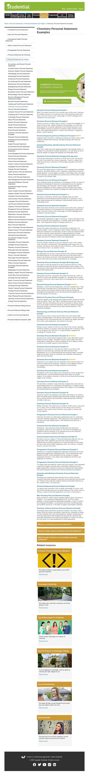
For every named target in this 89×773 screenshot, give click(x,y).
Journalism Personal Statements (18, 196)
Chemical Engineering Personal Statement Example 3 (56, 136)
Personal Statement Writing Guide (19, 310)
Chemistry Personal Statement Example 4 (52, 180)
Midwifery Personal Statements (18, 222)
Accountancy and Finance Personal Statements (19, 65)
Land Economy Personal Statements (19, 199)
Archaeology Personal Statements (19, 76)
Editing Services (71, 16)
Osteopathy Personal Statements (18, 242)
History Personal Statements (17, 174)
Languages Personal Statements (18, 201)
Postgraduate (53, 15)
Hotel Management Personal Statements (21, 179)
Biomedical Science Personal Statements (21, 92)
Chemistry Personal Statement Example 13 (52, 336)
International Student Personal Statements (16, 40)
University (36, 15)
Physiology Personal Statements (18, 258)
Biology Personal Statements (17, 89)
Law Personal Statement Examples (19, 204)
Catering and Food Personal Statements (20, 104)
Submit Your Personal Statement (18, 315)
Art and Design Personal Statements (19, 81)
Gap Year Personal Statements (18, 34)
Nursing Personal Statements (17, 235)
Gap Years (29, 16)
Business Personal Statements (18, 101)
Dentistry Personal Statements (17, 122)
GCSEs (7, 15)
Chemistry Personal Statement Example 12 (52, 324)
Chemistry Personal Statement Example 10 (52, 240)
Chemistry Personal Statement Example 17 (52, 381)
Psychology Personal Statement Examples (18, 266)
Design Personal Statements (17, 125)
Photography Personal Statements (19, 252)
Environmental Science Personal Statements (18, 150)
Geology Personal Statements (17, 169)
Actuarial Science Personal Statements (20, 68)
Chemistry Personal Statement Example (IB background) (57, 262)
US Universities (62, 16)
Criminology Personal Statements (18, 117)
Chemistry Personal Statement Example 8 (52, 216)
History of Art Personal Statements (19, 177)
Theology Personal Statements (18, 291)
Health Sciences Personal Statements (20, 172)
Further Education (21, 16)
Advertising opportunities (42, 757)
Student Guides (72, 9)
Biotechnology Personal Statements (19, 94)
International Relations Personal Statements (18, 183)
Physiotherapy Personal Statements (19, 260)
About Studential (57, 757)
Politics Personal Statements (17, 263)
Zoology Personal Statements (17, 301)
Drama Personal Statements (17, 130)
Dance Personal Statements (17, 120)
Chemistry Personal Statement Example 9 (52, 226)
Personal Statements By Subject (35, 23)
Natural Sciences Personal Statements (20, 230)
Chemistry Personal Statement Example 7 (52, 205)
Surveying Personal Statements (18, 285)
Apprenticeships (14, 16)
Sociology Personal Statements (18, 278)
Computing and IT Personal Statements (20, 114)
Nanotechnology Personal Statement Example (54, 284)
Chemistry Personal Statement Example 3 (52, 167)
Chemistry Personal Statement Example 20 (52, 426)
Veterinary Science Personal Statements (21, 298)
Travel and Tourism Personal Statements (21, 293)
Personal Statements (44, 16)
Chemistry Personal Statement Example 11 (52, 273)
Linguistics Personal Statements (18, 206)
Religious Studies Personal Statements (20, 272)
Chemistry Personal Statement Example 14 (52, 347)
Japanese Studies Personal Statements (20, 193)
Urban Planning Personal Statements (19, 296)
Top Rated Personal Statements (18, 30)
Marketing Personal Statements (18, 212)
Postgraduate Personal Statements (19, 50)
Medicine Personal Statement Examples (20, 219)
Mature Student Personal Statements (19, 45)
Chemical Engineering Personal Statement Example (56, 486)
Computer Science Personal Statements (20, 112)
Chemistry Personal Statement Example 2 (52, 121)
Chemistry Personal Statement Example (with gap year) (57, 156)
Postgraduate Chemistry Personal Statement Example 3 (57, 462)
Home (6, 23)
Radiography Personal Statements (19, 270)
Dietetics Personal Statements (17, 127)
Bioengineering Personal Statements (19, 87)
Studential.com (22, 6)
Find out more (43, 574)
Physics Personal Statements (17, 255)
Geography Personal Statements (18, 166)
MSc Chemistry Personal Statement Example (53, 495)
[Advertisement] (61, 51)
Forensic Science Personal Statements (20, 164)
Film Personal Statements (16, 159)
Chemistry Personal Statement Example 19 (52, 403)
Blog (63, 9)
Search (81, 9)
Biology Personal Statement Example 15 (51, 251)
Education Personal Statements (18, 137)
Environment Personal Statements (19, 146)
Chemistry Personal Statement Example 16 (52, 370)
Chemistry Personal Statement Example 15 (52, 359)
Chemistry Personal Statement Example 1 (52, 110)
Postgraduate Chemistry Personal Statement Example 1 (57, 414)
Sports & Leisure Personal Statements (20, 280)
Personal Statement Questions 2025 (19, 319)
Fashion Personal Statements (17, 156)
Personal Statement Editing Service (19, 305)
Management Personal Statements (19, 209)
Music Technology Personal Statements (20, 227)
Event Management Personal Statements (21, 153)
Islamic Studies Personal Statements (20, 191)
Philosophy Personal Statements (18, 250)
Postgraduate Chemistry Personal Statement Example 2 (57, 449)
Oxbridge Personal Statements (17, 245)
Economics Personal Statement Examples (18, 133)
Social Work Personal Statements (18, 275)
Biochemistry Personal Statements (19, 84)
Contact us (30, 757)
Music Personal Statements (17, 225)
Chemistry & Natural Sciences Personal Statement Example (58, 508)
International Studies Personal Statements (17, 187)
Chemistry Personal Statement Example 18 (52, 392)
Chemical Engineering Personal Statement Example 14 (57, 437)
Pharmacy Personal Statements (18, 247)
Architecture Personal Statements (18, 79)
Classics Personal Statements (17, 109)
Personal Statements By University (19, 55)
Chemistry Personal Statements (18, 106)
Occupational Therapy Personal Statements (18, 238)
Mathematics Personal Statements (19, 214)
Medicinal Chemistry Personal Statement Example (55, 297)
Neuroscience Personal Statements (19, 232)
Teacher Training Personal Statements (20, 288)
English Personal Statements (17, 144)
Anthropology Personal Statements (19, 73)
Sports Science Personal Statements (19, 283)
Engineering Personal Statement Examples (18, 140)
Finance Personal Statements (17, 161)
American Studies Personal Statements (20, 71)
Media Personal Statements (17, 217)
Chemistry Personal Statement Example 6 (52, 194)
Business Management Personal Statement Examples (18, 98)
